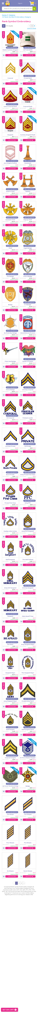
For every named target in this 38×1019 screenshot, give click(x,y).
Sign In (20, 3)
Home (4, 15)
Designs (12, 15)
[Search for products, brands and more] (34, 9)
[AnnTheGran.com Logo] (7, 3)
